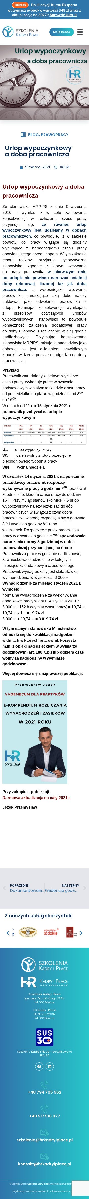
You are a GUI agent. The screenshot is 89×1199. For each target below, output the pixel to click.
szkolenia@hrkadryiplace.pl (44, 1140)
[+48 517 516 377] (44, 1108)
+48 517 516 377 (44, 1116)
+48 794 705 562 (44, 1092)
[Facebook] (39, 1066)
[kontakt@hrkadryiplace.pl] (44, 1156)
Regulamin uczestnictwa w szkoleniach (30, 1191)
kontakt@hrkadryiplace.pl (44, 1164)
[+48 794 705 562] (44, 1084)
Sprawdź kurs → (63, 15)
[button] (80, 32)
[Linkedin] (50, 1066)
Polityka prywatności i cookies (63, 1191)
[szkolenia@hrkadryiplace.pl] (44, 1132)
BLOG (33, 134)
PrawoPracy (54, 134)
